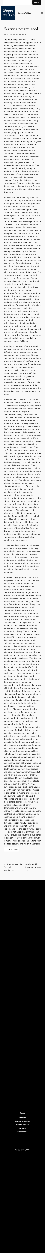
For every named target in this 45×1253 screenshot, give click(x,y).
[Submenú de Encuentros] (26, 1117)
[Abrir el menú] (42, 13)
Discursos (22, 34)
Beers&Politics (24, 13)
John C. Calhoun (11, 849)
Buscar (37, 2)
